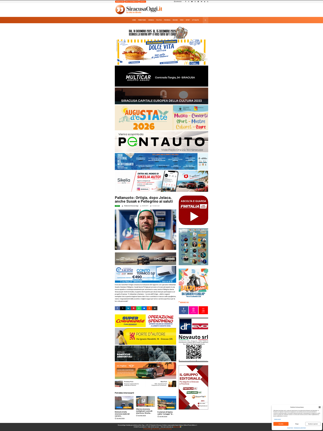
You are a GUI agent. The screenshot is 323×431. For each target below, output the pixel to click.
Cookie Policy (290, 427)
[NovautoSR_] (193, 340)
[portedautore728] (145, 336)
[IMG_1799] (145, 320)
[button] (319, 407)
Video (181, 20)
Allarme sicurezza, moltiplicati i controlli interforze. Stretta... (123, 411)
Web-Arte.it (176, 427)
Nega (297, 424)
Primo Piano (142, 20)
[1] (193, 387)
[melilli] (193, 247)
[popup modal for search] (205, 20)
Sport (188, 20)
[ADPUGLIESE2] (145, 370)
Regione (175, 20)
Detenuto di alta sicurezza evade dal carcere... (164, 414)
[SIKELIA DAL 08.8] (161, 181)
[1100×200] (161, 96)
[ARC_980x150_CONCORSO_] (161, 32)
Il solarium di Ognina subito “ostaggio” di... (144, 413)
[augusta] (161, 118)
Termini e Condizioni (166, 428)
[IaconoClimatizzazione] (145, 274)
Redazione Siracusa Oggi (131, 205)
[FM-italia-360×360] (193, 210)
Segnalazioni (120, 1)
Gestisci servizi (277, 419)
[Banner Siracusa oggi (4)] (161, 141)
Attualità (195, 20)
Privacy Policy (147, 428)
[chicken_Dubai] (161, 52)
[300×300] (193, 283)
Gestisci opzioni (313, 424)
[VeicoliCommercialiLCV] (161, 76)
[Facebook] (185, 1)
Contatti (142, 1)
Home (134, 20)
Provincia (167, 20)
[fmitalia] (161, 161)
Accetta (281, 424)
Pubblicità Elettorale (191, 26)
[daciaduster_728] (145, 258)
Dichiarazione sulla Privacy (300, 427)
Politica (159, 20)
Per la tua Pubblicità (132, 1)
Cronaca (151, 20)
